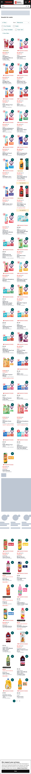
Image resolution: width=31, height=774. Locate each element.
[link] (11, 701)
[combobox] (15, 6)
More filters (6, 33)
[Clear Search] (26, 6)
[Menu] (2, 2)
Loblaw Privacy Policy (22, 768)
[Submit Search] (28, 6)
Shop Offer (5, 582)
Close (15, 771)
